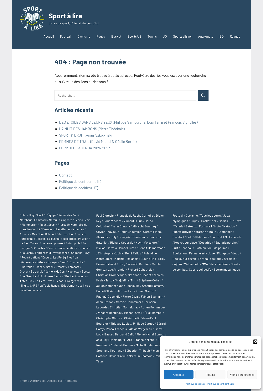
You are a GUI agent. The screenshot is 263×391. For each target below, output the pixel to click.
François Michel (144, 339)
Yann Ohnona (121, 226)
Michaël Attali (133, 312)
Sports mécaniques (227, 269)
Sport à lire (65, 15)
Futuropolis (73, 243)
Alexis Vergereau (140, 329)
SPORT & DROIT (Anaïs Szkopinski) (86, 135)
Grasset (61, 267)
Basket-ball (209, 221)
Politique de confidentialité (220, 383)
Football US (219, 237)
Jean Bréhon (105, 302)
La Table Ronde (49, 285)
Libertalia (26, 267)
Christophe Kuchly (110, 253)
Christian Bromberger (111, 275)
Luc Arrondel (116, 269)
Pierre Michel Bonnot (151, 334)
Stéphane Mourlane (109, 350)
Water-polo (191, 264)
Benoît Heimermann (151, 248)
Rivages (53, 262)
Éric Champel (153, 312)
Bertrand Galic (124, 334)
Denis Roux (117, 339)
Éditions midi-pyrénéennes (52, 252)
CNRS (33, 285)
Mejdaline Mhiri (126, 280)
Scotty (86, 271)
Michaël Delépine (147, 345)
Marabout (26, 220)
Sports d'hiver (182, 231)
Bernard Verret (106, 264)
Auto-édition (66, 234)
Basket (116, 36)
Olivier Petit (132, 318)
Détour (41, 262)
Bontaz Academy (76, 276)
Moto (217, 226)
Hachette (74, 271)
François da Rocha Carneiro (135, 215)
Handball (186, 248)
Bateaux (191, 226)
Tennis (152, 36)
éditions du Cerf (55, 271)
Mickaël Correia (106, 248)
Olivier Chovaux (106, 231)
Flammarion (29, 224)
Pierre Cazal (131, 296)
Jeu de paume (217, 248)
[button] (255, 342)
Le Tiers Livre (43, 281)
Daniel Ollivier (105, 291)
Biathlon (200, 248)
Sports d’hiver (182, 36)
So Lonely (37, 271)
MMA (205, 264)
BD (221, 36)
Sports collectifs (200, 269)
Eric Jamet (68, 285)
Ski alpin (229, 258)
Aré (129, 339)
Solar (23, 215)
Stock (50, 267)
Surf (175, 248)
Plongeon (223, 253)
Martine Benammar (128, 302)
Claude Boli (148, 258)
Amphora (66, 220)
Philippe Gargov (143, 323)
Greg (122, 264)
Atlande (25, 234)
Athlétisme (201, 237)
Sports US (134, 36)
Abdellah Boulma (122, 345)
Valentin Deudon (138, 264)
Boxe (238, 221)
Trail (211, 231)
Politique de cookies (195, 383)
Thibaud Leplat (121, 323)
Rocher (39, 267)
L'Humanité (76, 262)
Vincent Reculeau (110, 312)
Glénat (59, 281)
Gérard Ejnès (152, 231)
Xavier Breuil (117, 356)
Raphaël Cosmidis (108, 296)
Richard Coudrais (121, 242)
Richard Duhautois (140, 269)
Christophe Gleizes (109, 318)
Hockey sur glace (185, 242)
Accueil (49, 36)
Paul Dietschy (105, 215)
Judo (235, 253)
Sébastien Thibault (137, 350)
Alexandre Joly (106, 237)
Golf (189, 237)
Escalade (235, 237)
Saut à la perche (226, 242)
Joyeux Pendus (53, 276)
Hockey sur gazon (184, 258)
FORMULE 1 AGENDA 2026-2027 (84, 148)
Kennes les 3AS (68, 215)
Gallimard (40, 220)
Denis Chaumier (130, 231)
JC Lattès (39, 248)
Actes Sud (26, 281)
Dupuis (46, 257)
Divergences (73, 281)
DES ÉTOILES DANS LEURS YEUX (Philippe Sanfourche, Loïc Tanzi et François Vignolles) (128, 122)
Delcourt (50, 234)
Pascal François (116, 329)
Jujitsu (177, 264)
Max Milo (37, 234)
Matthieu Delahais (126, 258)
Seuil (63, 262)
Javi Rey (101, 339)
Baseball (178, 237)
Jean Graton (146, 291)
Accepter (178, 374)
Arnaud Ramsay (152, 285)
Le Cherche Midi (32, 276)
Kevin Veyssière (146, 242)
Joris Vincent (112, 221)
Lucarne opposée (52, 243)
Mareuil (53, 220)
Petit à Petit (82, 220)
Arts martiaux (219, 264)
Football (65, 36)
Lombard (74, 267)
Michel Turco (127, 248)
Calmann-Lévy (80, 252)
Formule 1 (205, 226)
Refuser (210, 374)
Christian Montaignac (124, 307)
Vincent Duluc (133, 221)
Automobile (224, 231)
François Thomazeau (133, 237)
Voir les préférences (242, 374)
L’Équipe (50, 215)
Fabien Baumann (152, 296)
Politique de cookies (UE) (78, 188)
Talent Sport (47, 224)
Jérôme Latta (126, 291)
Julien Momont (106, 285)
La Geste (27, 252)
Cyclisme (84, 36)
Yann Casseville (129, 285)
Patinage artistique (202, 253)
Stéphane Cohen (150, 280)
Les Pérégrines (62, 257)
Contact (65, 175)
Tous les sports (210, 215)
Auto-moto (205, 36)
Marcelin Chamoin (140, 356)
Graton (24, 271)
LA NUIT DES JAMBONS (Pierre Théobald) (92, 129)
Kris (161, 258)
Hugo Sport (36, 215)
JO (165, 36)
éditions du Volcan (78, 248)
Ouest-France (56, 248)
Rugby (100, 36)
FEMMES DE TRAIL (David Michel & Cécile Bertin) (98, 141)
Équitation (180, 253)
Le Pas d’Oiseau (29, 243)
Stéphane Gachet (139, 275)
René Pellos (133, 253)
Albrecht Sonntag (144, 226)
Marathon (199, 231)
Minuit (24, 285)
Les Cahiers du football (61, 238)
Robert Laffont (31, 257)
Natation (229, 226)
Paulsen (83, 238)
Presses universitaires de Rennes (63, 229)
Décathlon (206, 242)
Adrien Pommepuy (153, 307)
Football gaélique (210, 258)
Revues (235, 36)
